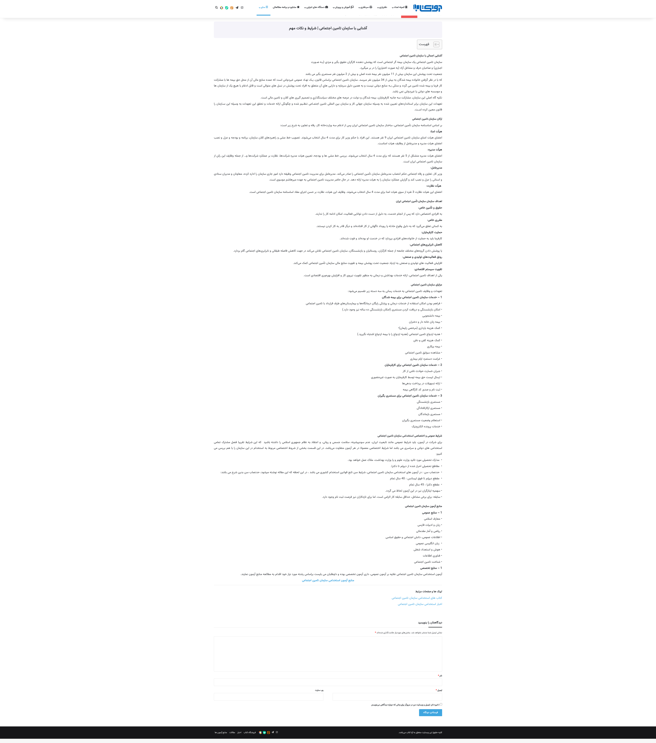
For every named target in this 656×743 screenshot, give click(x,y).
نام (440, 676)
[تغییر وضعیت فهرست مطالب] (435, 44)
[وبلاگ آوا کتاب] (427, 8)
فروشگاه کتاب (250, 732)
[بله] (226, 8)
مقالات (232, 732)
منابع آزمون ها (221, 732)
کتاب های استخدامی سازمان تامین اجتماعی (417, 598)
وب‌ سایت (319, 690)
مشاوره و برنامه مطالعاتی (285, 7)
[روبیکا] (221, 8)
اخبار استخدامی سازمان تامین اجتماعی (420, 604)
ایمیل (439, 690)
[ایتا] (231, 8)
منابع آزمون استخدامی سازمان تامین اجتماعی (328, 580)
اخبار (239, 732)
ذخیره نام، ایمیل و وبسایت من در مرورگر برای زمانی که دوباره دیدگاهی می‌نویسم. (405, 705)
